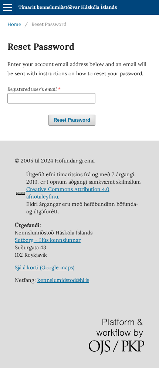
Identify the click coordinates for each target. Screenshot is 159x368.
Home (14, 24)
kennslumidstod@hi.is (63, 280)
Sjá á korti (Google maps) (44, 267)
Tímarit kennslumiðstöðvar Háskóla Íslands (67, 7)
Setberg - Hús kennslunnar (48, 240)
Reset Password (72, 120)
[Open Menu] (7, 7)
